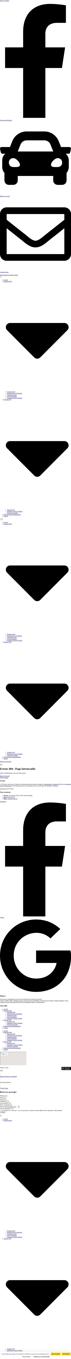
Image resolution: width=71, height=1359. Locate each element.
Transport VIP (11, 510)
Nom (1, 1097)
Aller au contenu (4, 0)
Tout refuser (66, 1354)
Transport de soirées (12, 513)
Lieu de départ (4, 1103)
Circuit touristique (12, 396)
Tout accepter (56, 1354)
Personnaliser (26, 1356)
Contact (5, 516)
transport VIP (56, 784)
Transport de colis (12, 395)
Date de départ (4, 1106)
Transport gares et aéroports (14, 393)
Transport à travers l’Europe (14, 398)
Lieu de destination (5, 1108)
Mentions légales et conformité (8, 1076)
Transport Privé (7, 1010)
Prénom (2, 1096)
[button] (35, 519)
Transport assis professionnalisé (12, 514)
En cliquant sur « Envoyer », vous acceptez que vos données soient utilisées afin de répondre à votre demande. (32, 1110)
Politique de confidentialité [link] (41, 1356)
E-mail (2, 1099)
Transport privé (11, 392)
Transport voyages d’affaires (14, 511)
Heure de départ (4, 1105)
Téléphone (3, 1101)
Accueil (5, 280)
